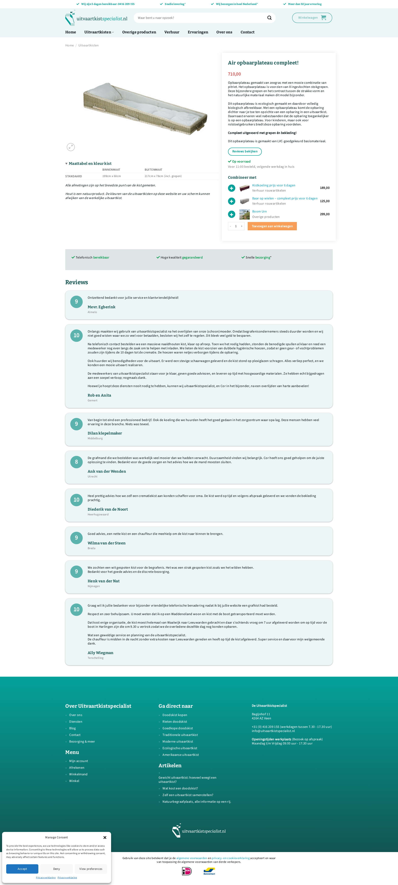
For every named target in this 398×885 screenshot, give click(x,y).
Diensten (75, 721)
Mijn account (78, 761)
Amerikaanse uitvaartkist (181, 755)
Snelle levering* (175, 4)
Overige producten (139, 32)
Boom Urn (259, 211)
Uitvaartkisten (97, 32)
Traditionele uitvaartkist (180, 735)
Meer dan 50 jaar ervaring (305, 4)
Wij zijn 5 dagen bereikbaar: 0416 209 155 (108, 4)
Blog (72, 728)
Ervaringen (198, 32)
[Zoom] (71, 147)
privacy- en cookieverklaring (231, 858)
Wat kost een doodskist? (180, 788)
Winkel (74, 781)
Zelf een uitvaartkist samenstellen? (188, 795)
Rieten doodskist (175, 721)
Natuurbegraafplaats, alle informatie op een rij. (197, 801)
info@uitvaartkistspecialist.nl (273, 731)
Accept (22, 869)
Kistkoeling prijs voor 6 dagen (273, 185)
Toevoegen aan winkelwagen (272, 226)
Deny (56, 869)
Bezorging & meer (82, 741)
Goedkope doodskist (178, 728)
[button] (105, 837)
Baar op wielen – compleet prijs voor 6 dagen (285, 198)
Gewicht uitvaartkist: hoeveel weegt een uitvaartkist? (187, 779)
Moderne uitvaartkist (178, 741)
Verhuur (171, 32)
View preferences (90, 869)
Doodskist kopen (175, 715)
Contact (248, 32)
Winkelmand (78, 774)
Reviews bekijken (244, 151)
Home (70, 32)
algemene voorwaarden (191, 858)
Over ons (224, 32)
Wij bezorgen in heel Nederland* (237, 4)
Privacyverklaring (46, 877)
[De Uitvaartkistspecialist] (96, 18)
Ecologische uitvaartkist (180, 748)
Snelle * (258, 257)
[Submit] (271, 17)
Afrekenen (76, 767)
